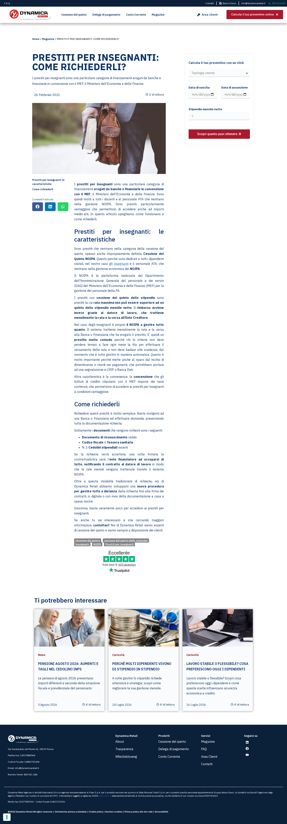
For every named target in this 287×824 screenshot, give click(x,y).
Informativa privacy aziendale (71, 811)
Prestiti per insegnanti (119, 544)
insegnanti (121, 264)
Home (35, 39)
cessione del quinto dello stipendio (126, 540)
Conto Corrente (136, 14)
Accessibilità (161, 811)
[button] (37, 206)
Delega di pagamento (106, 14)
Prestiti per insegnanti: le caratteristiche (48, 182)
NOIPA (97, 544)
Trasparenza (124, 749)
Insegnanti (82, 544)
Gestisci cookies (113, 811)
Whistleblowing (126, 757)
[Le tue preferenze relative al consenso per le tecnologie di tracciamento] (7, 817)
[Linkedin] (247, 742)
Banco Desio (229, 3)
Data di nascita (199, 87)
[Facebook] (247, 748)
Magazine (158, 14)
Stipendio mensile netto (205, 109)
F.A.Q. (7, 3)
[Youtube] (247, 755)
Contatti (209, 3)
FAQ (204, 749)
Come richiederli (42, 189)
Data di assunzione (234, 87)
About (119, 741)
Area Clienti (209, 757)
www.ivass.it (105, 795)
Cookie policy (96, 811)
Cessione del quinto (73, 14)
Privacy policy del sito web (139, 811)
